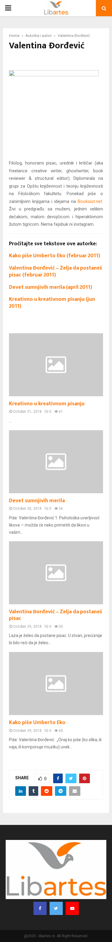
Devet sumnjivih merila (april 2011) (50, 287)
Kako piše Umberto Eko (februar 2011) (54, 255)
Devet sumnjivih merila (37, 500)
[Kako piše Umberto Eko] (56, 683)
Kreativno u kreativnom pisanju (47, 403)
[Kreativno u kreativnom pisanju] (56, 364)
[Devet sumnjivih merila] (56, 461)
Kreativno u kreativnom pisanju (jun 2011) (52, 303)
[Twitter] (56, 908)
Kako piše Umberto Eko (37, 722)
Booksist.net (90, 201)
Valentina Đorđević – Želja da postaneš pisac (55, 615)
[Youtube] (72, 908)
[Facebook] (40, 908)
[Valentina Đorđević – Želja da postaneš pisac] (56, 572)
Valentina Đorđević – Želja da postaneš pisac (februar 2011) (55, 271)
